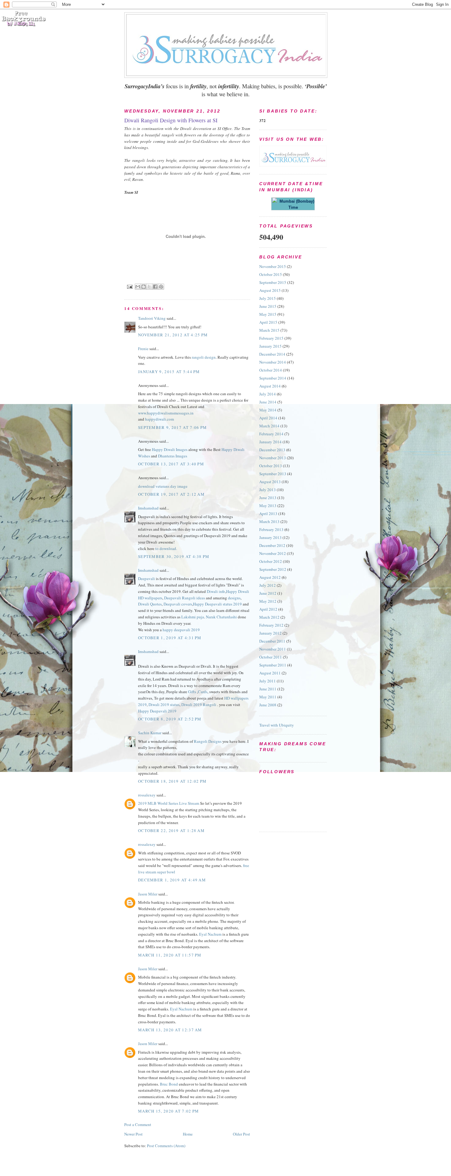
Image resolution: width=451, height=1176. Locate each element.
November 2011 (272, 649)
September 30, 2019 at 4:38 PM (174, 556)
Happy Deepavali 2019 (157, 711)
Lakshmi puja (192, 617)
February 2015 (271, 338)
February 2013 (271, 529)
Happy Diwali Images (169, 449)
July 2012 (267, 585)
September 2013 (272, 473)
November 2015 (272, 266)
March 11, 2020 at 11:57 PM (170, 955)
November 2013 (272, 457)
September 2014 (272, 378)
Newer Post (133, 1134)
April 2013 (268, 513)
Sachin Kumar (149, 732)
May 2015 (267, 314)
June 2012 (267, 593)
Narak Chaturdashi (221, 617)
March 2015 (269, 330)
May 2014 (267, 410)
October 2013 (270, 465)
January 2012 (270, 633)
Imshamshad (148, 508)
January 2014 (270, 442)
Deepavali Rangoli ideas (184, 598)
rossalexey (147, 795)
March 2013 (269, 521)
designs (234, 598)
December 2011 (272, 641)
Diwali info (216, 591)
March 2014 (269, 426)
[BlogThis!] (144, 287)
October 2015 (270, 274)
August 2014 (270, 386)
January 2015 (270, 346)
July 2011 (267, 681)
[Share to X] (149, 287)
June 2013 (267, 497)
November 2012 (272, 553)
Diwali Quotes (150, 604)
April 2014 (268, 418)
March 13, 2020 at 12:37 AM (170, 1030)
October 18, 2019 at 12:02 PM (172, 781)
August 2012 (270, 577)
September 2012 (272, 569)
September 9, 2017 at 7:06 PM (172, 427)
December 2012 (272, 545)
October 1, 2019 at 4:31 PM (170, 637)
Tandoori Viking (152, 318)
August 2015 (270, 290)
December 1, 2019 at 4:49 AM (172, 880)
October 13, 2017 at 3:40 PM (171, 464)
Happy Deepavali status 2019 (217, 604)
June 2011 (267, 689)
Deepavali (146, 578)
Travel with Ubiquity (276, 725)
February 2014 (271, 434)
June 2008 (267, 705)
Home (188, 1134)
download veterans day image (162, 486)
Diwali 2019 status (163, 704)
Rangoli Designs (208, 741)
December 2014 (272, 354)
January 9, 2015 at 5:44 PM (169, 371)
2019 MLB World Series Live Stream (168, 803)
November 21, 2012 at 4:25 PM (173, 335)
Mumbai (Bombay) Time (295, 204)
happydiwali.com (159, 419)
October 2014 (270, 370)
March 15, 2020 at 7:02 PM (168, 1111)
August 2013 (270, 481)
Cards (202, 691)
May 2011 (267, 697)
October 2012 (270, 561)
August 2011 (270, 673)
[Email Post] (129, 286)
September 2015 (272, 282)
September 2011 (272, 665)
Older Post (241, 1134)
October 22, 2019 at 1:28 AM (171, 830)
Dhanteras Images (172, 456)
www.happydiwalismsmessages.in (166, 413)
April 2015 (268, 322)
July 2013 (267, 489)
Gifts (192, 691)
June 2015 (267, 306)
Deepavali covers (178, 604)
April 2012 (268, 609)
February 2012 (271, 625)
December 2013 (272, 449)
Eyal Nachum (210, 934)
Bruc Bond (169, 1084)
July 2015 (267, 298)
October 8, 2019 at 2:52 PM (170, 719)
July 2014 (267, 394)
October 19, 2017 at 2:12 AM (171, 494)
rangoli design (204, 357)
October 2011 (270, 657)
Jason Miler (147, 894)
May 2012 (267, 601)
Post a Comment (137, 1124)
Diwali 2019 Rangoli (198, 704)
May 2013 (267, 505)
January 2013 (270, 537)
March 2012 (269, 617)
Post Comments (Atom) (166, 1145)
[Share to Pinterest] (161, 287)
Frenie (143, 348)
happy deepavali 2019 (181, 629)
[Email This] (138, 287)
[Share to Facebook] (155, 287)
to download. (166, 548)
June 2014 (267, 402)
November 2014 (272, 362)
